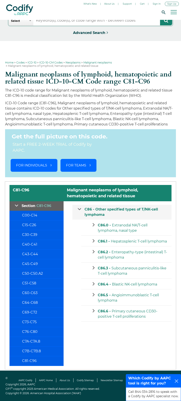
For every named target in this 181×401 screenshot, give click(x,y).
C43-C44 (30, 254)
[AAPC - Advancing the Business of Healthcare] (19, 9)
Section (36, 206)
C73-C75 (29, 322)
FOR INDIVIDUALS (31, 165)
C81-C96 (29, 361)
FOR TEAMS (76, 165)
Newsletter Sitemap (112, 380)
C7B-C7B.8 (31, 351)
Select (15, 20)
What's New (90, 3)
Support (127, 3)
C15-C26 (29, 225)
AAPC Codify (25, 380)
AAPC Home (46, 380)
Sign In (157, 3)
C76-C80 (30, 332)
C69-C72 (29, 312)
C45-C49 (30, 264)
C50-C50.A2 (32, 273)
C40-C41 (29, 244)
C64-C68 (30, 302)
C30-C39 (29, 235)
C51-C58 (29, 283)
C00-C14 (29, 215)
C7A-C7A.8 (31, 341)
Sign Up (171, 3)
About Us (109, 3)
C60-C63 (30, 293)
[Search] (163, 12)
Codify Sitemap (85, 380)
